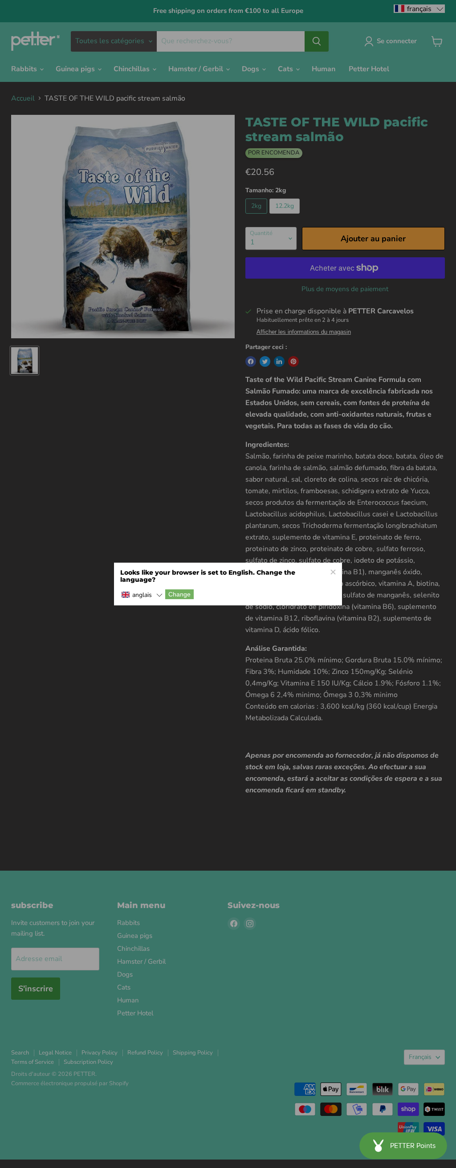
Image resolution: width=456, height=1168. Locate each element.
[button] (141, 595)
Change (179, 594)
